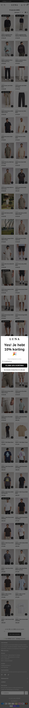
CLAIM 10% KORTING (14, 365)
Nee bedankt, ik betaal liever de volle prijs (14, 369)
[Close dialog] (27, 337)
